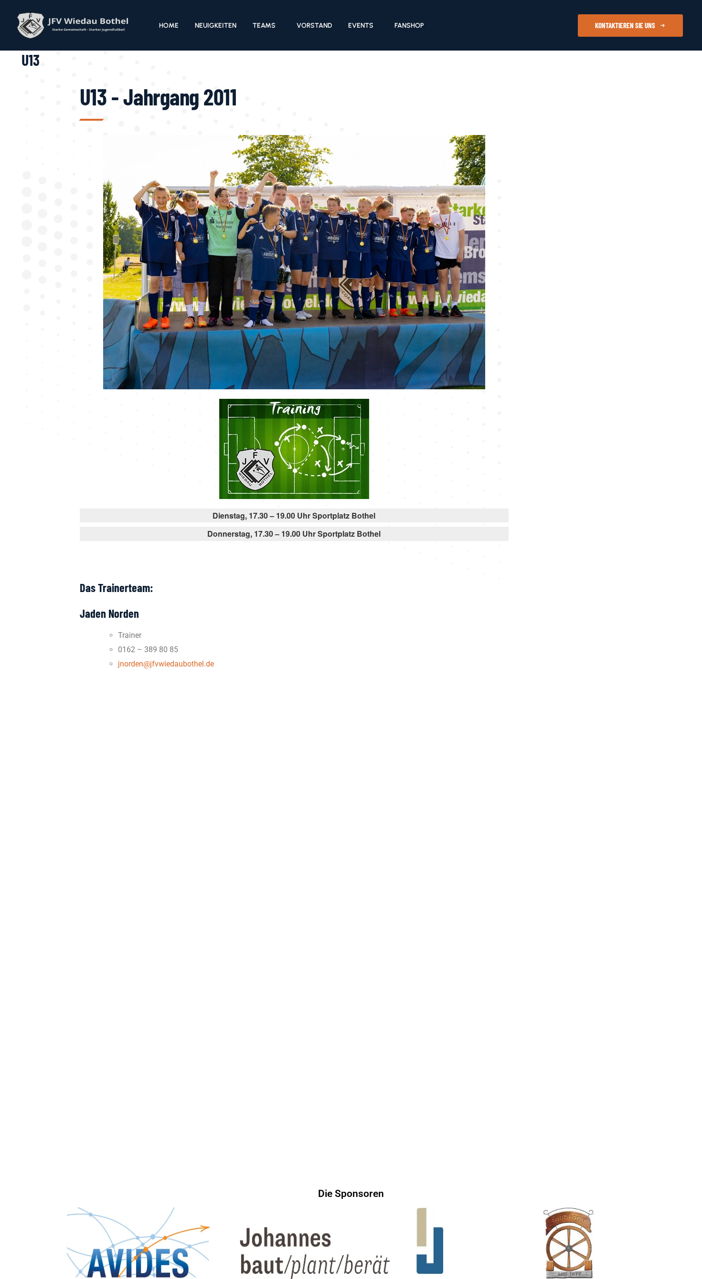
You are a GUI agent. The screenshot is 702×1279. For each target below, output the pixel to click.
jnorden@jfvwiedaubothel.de (166, 663)
